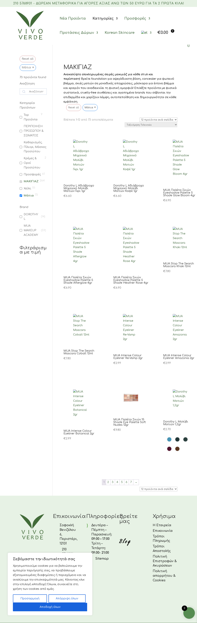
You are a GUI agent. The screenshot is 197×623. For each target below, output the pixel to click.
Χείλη (27, 188)
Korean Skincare (119, 33)
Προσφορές (135, 18)
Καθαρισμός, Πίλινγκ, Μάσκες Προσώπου (35, 147)
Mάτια (29, 195)
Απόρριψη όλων (67, 598)
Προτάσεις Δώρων (77, 33)
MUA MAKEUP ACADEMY (31, 230)
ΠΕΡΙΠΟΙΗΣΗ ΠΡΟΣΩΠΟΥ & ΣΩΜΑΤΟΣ (34, 131)
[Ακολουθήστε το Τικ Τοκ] (140, 532)
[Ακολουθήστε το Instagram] (130, 532)
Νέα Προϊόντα (73, 18)
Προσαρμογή (29, 598)
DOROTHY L (31, 216)
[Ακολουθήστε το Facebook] (121, 532)
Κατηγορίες (103, 18)
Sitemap (102, 558)
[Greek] (146, 37)
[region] (50, 584)
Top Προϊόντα (31, 117)
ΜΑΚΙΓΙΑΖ (31, 181)
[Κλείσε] (88, 556)
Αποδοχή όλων (50, 607)
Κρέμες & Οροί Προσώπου (32, 163)
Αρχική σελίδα (72, 59)
